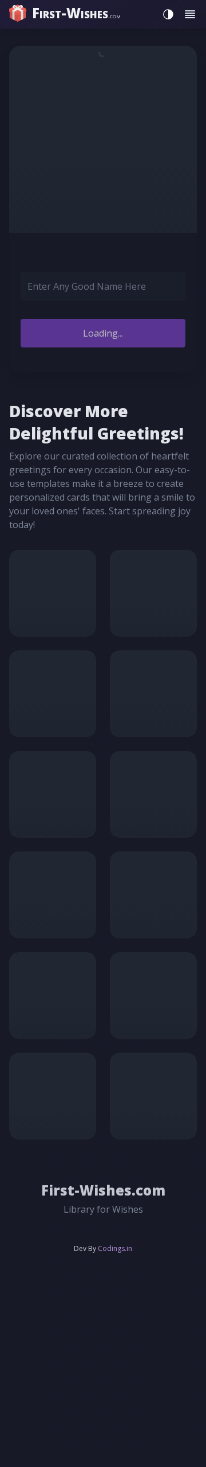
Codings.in (115, 1248)
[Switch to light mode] (166, 14)
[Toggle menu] (190, 14)
